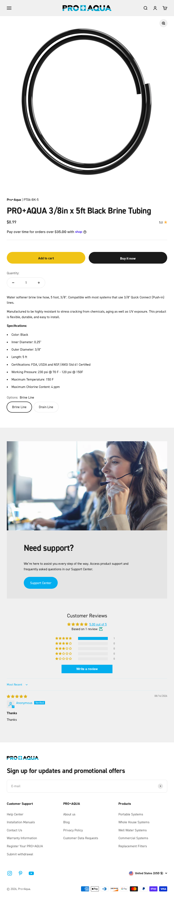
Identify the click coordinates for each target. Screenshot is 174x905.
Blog (66, 822)
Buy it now (128, 258)
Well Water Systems (132, 830)
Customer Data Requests (80, 838)
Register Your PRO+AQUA (25, 846)
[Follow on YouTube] (31, 873)
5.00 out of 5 (98, 624)
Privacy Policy (73, 830)
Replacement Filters (132, 846)
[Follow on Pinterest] (20, 873)
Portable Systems (130, 814)
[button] (63, 638)
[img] (17, 696)
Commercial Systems (133, 838)
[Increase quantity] (39, 283)
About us (69, 814)
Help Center (15, 814)
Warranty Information (22, 838)
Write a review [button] (87, 669)
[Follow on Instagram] (10, 873)
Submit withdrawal (20, 854)
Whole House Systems (133, 822)
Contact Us (14, 830)
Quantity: (13, 273)
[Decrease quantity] (13, 283)
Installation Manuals (21, 822)
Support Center (40, 583)
